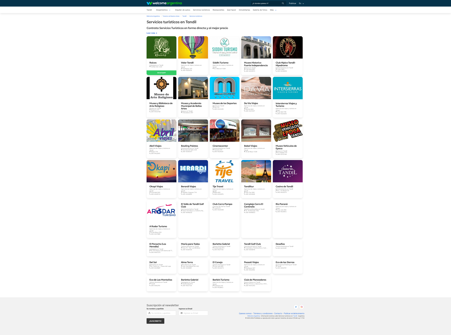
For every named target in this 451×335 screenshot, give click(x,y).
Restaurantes (218, 10)
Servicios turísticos (201, 10)
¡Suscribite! (155, 321)
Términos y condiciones (263, 313)
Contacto (278, 313)
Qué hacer (231, 10)
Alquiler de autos (182, 10)
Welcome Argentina (253, 316)
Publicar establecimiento (294, 313)
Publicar (292, 3)
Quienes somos (245, 313)
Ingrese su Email (185, 309)
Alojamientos (162, 10)
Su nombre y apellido (155, 309)
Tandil (149, 10)
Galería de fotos (260, 10)
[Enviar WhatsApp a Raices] (161, 72)
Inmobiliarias (244, 10)
